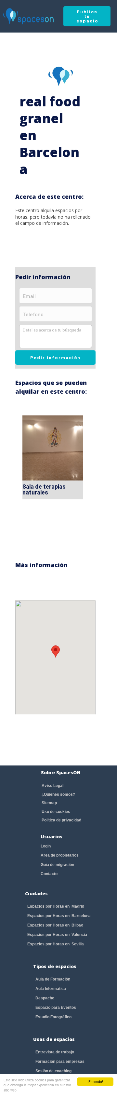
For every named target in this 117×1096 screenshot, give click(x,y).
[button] (55, 651)
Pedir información (55, 357)
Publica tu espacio (87, 16)
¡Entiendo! (95, 1081)
